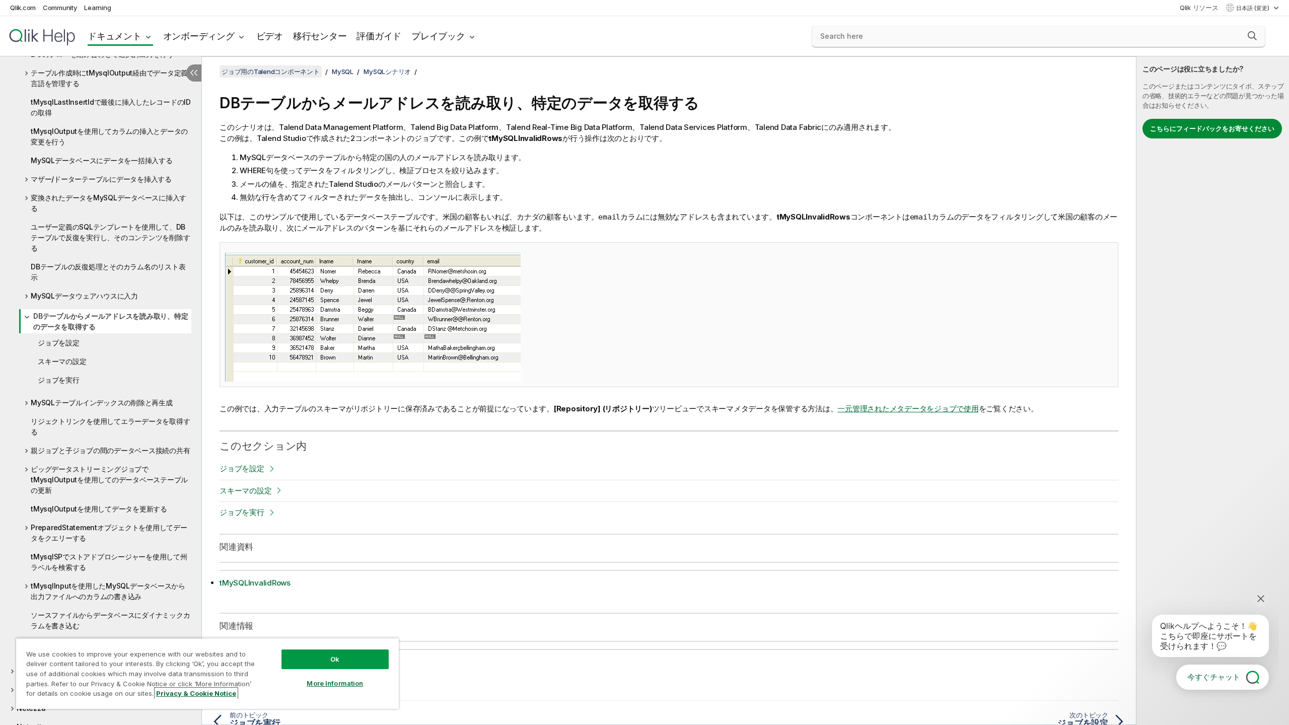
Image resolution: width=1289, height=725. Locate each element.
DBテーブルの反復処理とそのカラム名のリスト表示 (108, 271)
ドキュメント (114, 36)
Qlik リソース (1199, 8)
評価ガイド (378, 36)
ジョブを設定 (59, 342)
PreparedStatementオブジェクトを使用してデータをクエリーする (109, 532)
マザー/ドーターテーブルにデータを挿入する (101, 179)
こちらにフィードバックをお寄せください (1212, 128)
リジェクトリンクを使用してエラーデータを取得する (110, 426)
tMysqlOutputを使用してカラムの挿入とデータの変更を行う (109, 136)
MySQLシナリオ (387, 71)
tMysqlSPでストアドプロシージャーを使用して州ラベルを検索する (109, 561)
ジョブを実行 (59, 380)
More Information (335, 683)
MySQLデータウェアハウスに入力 (84, 296)
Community (60, 8)
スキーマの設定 (62, 361)
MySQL (342, 71)
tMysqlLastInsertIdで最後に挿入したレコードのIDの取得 (111, 107)
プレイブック (438, 36)
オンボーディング (199, 36)
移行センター (320, 36)
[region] (207, 673)
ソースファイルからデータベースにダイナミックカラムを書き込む (110, 620)
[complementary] (1212, 390)
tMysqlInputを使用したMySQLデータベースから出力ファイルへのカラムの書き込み (108, 591)
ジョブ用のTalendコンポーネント (271, 71)
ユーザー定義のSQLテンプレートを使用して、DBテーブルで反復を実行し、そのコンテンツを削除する (110, 237)
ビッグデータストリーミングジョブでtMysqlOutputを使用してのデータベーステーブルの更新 (109, 479)
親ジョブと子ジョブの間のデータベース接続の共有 (110, 450)
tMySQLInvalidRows (255, 583)
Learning (97, 8)
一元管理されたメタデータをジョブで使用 (907, 408)
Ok (334, 659)
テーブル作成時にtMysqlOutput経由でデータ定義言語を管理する (109, 78)
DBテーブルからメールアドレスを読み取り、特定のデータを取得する (110, 321)
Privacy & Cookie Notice (196, 693)
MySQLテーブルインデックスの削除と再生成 (102, 402)
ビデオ (269, 36)
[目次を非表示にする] (193, 73)
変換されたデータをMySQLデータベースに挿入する (108, 202)
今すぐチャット (1213, 677)
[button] (1252, 36)
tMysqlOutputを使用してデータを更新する (99, 508)
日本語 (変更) (1253, 8)
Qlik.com (23, 8)
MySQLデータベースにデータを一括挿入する (102, 160)
